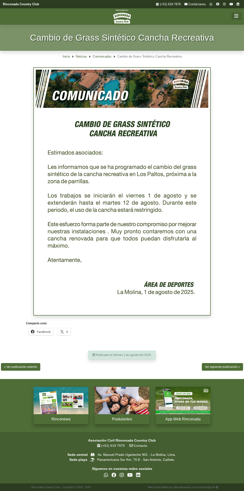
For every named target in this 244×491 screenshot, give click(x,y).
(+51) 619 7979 (170, 4)
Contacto (140, 445)
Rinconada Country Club (21, 4)
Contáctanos (197, 4)
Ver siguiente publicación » (222, 367)
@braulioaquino (182, 487)
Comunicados (102, 56)
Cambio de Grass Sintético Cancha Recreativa (122, 38)
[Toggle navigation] (236, 16)
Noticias (81, 56)
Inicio (66, 56)
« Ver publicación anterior (20, 367)
